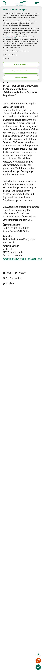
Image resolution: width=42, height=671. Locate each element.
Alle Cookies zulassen (21, 77)
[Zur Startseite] (20, 4)
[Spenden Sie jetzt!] (38, 660)
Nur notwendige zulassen (20, 64)
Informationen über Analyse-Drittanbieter (15, 51)
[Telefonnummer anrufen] (38, 667)
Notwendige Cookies (11, 55)
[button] (37, 3)
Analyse (7, 58)
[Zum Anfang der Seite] (38, 654)
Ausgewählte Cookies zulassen (21, 71)
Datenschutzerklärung (9, 37)
